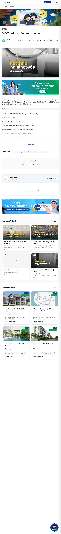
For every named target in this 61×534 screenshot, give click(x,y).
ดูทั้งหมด (54, 221)
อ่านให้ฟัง (50, 40)
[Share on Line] (40, 40)
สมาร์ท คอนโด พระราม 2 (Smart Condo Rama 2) (16, 345)
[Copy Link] (44, 40)
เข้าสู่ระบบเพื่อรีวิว (52, 178)
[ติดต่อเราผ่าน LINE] (54, 527)
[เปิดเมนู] (56, 2)
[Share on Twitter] (37, 40)
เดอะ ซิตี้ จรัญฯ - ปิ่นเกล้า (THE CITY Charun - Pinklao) (15, 310)
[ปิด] (58, 523)
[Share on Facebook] (33, 40)
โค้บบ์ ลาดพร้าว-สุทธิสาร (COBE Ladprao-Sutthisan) (42, 310)
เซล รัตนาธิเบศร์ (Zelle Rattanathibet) (44, 344)
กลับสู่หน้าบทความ (9, 7)
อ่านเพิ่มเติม (30, 145)
